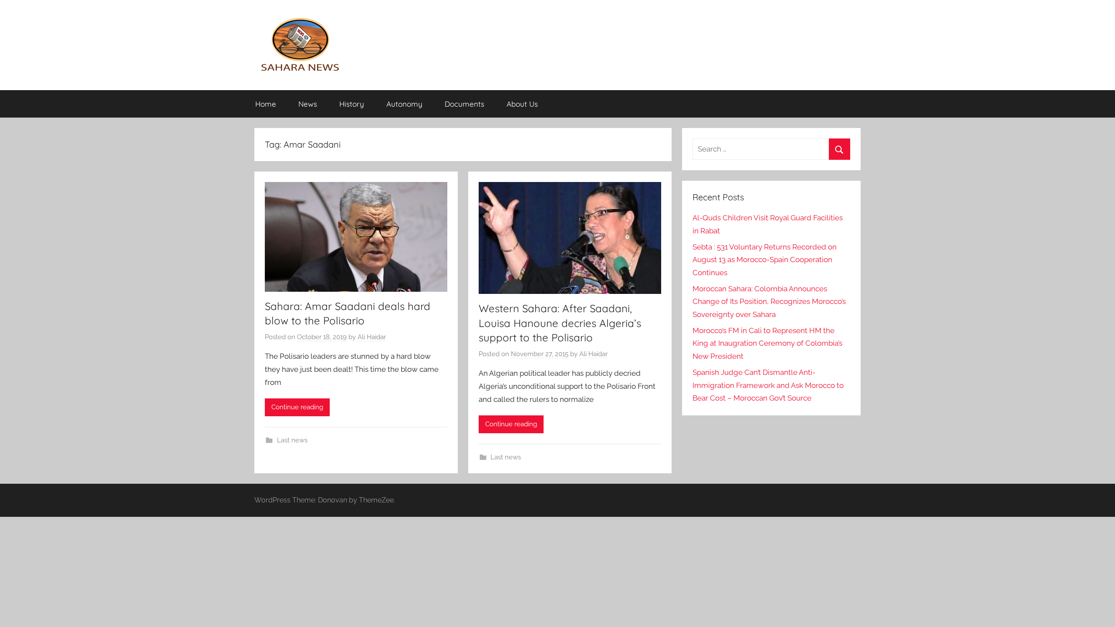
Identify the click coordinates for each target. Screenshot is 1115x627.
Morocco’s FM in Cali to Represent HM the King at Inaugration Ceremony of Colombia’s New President (767, 343)
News (307, 103)
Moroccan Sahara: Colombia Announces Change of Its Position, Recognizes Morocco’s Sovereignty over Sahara (769, 301)
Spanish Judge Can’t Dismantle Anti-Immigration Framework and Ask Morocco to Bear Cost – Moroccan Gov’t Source (768, 385)
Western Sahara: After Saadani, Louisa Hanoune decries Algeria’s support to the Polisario (560, 323)
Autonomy (404, 103)
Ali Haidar (372, 337)
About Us (522, 103)
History (351, 103)
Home (265, 103)
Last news (292, 440)
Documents (464, 103)
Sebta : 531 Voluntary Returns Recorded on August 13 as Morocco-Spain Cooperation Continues (765, 260)
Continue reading (297, 407)
